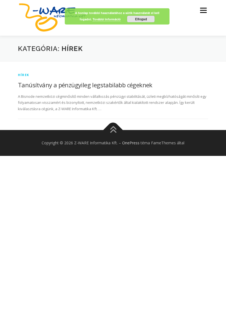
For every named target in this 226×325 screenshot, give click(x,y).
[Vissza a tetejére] (113, 130)
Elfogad (141, 19)
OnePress (130, 142)
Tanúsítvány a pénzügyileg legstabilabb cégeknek (85, 85)
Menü (203, 10)
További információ (107, 19)
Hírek (23, 75)
